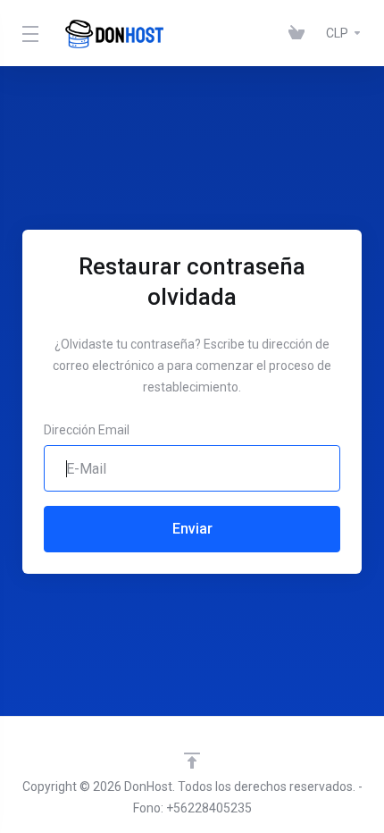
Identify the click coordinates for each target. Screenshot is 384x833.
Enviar (192, 528)
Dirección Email (86, 430)
